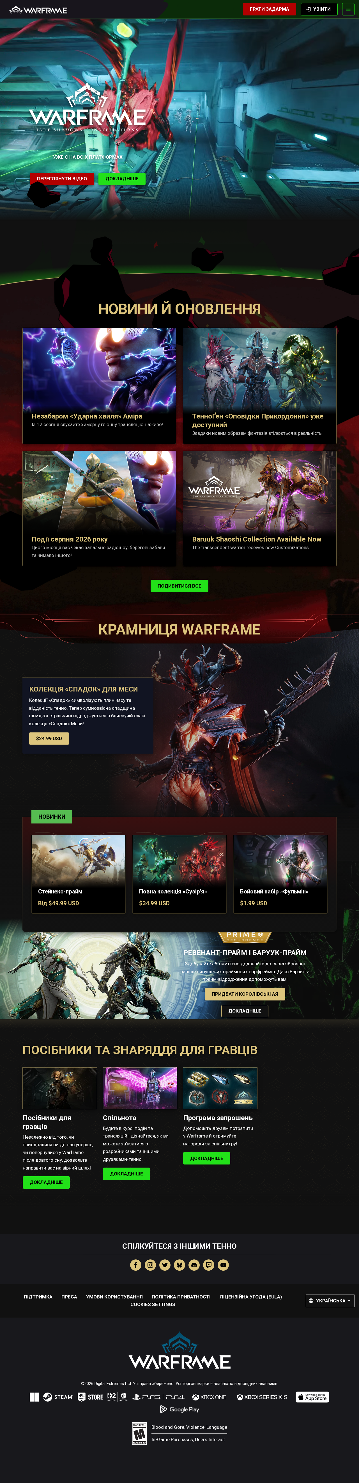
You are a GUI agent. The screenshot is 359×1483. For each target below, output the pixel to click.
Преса (69, 1297)
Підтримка (38, 1297)
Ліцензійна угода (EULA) (251, 1297)
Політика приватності (181, 1297)
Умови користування (114, 1297)
